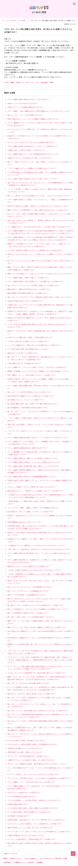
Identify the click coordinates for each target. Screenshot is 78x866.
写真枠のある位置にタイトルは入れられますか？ (25, 748)
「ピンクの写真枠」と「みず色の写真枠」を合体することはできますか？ (34, 800)
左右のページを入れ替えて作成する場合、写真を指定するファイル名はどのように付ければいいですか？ (39, 533)
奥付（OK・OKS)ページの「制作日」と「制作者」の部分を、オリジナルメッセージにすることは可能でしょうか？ (40, 221)
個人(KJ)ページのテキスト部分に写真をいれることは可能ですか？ (31, 693)
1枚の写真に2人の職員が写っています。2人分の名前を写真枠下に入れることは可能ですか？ (39, 639)
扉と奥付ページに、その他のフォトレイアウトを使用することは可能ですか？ (35, 605)
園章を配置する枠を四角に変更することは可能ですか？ (27, 293)
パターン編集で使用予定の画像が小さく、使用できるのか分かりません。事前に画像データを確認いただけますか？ (39, 471)
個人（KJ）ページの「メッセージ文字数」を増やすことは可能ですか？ (33, 285)
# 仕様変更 (39, 862)
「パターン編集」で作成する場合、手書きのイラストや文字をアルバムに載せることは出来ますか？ (39, 419)
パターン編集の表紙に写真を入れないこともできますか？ (28, 99)
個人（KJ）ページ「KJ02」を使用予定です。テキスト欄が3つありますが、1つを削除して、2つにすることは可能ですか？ (39, 698)
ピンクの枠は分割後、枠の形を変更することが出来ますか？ (29, 812)
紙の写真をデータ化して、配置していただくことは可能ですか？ (30, 511)
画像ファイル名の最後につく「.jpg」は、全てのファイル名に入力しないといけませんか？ (40, 273)
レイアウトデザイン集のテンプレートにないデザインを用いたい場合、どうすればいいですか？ (39, 432)
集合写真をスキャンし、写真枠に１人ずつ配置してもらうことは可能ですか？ (35, 491)
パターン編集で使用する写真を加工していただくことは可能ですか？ (32, 146)
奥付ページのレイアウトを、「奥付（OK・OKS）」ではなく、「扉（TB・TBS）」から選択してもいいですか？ (40, 581)
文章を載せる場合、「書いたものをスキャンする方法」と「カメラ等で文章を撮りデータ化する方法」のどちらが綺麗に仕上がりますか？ (40, 527)
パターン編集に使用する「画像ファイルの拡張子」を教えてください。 (33, 458)
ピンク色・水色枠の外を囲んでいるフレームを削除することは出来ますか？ (35, 250)
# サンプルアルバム (46, 858)
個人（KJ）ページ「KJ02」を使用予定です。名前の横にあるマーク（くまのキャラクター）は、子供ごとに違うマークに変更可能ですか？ (40, 358)
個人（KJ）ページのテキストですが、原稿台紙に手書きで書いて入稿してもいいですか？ (40, 297)
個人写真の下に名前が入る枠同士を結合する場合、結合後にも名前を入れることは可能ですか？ (39, 844)
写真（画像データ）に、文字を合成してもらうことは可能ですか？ (31, 375)
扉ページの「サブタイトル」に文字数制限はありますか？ (28, 591)
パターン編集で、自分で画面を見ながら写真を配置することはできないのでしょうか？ (39, 111)
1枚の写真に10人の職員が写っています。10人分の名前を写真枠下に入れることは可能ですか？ (40, 632)
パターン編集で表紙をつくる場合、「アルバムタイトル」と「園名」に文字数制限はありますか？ (40, 200)
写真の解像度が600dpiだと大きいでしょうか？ (24, 522)
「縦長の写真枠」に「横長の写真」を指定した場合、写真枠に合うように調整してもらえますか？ (39, 502)
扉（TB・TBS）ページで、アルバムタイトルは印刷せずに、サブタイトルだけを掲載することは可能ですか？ (40, 412)
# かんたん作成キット (31, 858)
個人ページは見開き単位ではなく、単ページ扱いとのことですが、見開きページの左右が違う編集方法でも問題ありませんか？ (39, 728)
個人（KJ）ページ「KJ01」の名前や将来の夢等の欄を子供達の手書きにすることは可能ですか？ (40, 722)
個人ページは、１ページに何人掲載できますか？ (25, 115)
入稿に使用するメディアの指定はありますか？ (24, 363)
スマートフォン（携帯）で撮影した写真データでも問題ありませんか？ (33, 507)
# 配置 (51, 82)
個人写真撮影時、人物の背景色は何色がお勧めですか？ (27, 407)
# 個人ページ (20, 82)
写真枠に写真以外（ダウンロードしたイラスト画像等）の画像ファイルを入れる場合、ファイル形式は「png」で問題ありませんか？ (39, 380)
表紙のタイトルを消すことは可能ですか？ (22, 353)
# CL (32, 82)
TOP (3, 20)
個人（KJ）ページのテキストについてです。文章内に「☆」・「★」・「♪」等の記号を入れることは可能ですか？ (40, 705)
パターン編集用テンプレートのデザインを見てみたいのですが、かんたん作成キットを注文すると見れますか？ (39, 124)
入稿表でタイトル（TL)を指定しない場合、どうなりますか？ (29, 158)
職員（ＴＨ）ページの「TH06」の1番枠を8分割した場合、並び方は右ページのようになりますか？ (40, 622)
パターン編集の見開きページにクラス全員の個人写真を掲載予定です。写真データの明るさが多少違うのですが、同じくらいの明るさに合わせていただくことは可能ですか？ (40, 238)
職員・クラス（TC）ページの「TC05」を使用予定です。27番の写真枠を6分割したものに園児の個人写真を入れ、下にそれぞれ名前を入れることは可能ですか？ (40, 678)
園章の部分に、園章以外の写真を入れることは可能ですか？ (29, 289)
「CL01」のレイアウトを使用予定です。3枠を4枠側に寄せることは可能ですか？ (36, 673)
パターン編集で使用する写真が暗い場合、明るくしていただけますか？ (33, 466)
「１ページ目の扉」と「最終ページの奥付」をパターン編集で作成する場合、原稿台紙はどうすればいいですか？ (39, 190)
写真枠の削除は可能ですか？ (18, 804)
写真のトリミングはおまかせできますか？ (22, 103)
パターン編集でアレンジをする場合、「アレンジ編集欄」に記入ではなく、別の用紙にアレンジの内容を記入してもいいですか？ (40, 442)
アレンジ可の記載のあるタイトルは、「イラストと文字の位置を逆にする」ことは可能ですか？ (40, 769)
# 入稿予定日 (6, 862)
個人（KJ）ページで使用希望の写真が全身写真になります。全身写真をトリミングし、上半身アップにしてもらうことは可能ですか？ (40, 715)
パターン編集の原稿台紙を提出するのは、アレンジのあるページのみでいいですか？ (38, 437)
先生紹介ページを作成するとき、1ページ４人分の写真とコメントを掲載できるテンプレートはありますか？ (40, 137)
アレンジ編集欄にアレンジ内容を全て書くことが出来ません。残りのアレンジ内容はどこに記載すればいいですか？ (39, 453)
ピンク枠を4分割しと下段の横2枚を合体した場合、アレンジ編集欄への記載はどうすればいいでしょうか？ (40, 173)
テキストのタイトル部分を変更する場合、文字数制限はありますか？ (32, 744)
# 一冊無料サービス (19, 862)
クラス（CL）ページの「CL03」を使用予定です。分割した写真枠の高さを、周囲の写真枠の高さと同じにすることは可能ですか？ (40, 652)
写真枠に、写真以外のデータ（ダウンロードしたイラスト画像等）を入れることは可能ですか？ (39, 516)
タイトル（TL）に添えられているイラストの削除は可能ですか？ (31, 142)
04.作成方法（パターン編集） (17, 20)
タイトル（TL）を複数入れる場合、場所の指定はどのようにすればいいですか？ (36, 764)
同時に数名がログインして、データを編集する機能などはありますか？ (33, 119)
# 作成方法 (57, 858)
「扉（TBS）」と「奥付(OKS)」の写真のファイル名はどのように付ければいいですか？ (39, 549)
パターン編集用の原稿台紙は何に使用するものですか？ (27, 448)
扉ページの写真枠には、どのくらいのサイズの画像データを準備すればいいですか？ (38, 609)
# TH (27, 82)
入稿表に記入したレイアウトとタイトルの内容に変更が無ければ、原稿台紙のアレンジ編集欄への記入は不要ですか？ (39, 306)
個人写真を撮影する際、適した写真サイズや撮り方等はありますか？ (32, 404)
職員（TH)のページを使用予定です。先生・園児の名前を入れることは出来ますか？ (38, 210)
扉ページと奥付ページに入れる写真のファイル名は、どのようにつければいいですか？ (39, 195)
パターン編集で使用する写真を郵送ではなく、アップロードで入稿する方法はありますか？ (39, 554)
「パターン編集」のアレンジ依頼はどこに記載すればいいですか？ (31, 168)
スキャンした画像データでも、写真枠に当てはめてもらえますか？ (31, 487)
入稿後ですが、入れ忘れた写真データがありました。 (26, 150)
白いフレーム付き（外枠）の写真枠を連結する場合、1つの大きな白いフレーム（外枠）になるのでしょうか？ (40, 215)
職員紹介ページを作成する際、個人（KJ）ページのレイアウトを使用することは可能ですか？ (40, 645)
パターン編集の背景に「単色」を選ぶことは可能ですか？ (28, 277)
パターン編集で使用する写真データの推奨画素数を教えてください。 (32, 476)
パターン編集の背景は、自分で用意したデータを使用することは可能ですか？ (35, 281)
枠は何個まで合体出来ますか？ (18, 816)
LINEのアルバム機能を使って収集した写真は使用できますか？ (30, 337)
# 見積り (5, 858)
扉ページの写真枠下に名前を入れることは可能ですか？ (27, 613)
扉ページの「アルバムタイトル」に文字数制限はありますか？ (30, 587)
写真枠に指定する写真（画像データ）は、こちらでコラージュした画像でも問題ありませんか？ (39, 481)
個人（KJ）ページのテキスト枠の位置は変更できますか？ (28, 683)
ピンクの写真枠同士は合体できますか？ (22, 796)
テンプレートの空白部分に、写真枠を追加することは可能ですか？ (31, 839)
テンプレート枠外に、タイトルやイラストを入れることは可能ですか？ (33, 774)
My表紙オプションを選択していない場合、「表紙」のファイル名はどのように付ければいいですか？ (40, 540)
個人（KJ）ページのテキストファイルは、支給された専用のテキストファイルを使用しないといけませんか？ (40, 735)
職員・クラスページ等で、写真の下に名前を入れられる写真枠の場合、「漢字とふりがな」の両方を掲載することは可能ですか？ (40, 268)
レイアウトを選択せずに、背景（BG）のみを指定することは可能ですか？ (34, 345)
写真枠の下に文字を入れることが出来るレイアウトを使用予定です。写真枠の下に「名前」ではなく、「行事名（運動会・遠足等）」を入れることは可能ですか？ (40, 312)
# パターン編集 (9, 82)
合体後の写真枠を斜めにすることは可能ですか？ (25, 301)
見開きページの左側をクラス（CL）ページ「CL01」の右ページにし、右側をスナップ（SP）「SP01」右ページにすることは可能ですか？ (38, 245)
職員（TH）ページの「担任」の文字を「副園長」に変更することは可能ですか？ (37, 627)
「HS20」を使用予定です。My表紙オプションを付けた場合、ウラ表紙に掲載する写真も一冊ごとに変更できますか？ (40, 575)
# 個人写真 (44, 82)
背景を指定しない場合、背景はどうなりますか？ (25, 752)
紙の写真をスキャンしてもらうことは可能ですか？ (26, 400)
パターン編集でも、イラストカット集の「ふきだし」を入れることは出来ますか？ (37, 367)
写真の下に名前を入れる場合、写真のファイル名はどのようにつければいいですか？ (38, 206)
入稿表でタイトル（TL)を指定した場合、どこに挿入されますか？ (31, 760)
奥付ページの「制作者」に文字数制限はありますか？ (26, 595)
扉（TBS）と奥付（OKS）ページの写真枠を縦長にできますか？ (31, 617)
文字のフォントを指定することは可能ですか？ (24, 792)
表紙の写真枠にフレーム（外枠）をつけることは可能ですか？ (30, 827)
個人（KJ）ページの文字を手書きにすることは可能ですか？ (29, 392)
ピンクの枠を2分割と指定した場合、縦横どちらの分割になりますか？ (33, 808)
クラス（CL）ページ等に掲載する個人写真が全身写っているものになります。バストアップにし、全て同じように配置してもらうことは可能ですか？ (39, 667)
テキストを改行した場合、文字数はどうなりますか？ (26, 740)
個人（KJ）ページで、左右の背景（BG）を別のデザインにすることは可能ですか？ (37, 710)
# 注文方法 (30, 862)
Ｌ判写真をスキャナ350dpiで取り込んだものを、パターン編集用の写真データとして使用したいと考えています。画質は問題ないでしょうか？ (40, 496)
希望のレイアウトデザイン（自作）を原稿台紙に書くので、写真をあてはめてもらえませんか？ (40, 332)
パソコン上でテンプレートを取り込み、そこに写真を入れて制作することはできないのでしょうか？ (39, 130)
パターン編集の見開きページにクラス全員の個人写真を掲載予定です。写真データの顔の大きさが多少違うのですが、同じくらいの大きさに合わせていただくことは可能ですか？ (40, 232)
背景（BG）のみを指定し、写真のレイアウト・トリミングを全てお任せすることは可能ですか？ (40, 425)
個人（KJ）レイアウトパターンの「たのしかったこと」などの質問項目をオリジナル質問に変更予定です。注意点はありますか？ (40, 184)
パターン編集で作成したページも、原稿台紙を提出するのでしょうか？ (33, 154)
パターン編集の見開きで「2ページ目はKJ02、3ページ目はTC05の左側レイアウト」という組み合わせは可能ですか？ (40, 787)
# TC (37, 82)
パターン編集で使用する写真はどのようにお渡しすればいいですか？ (32, 179)
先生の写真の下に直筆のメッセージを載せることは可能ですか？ (31, 396)
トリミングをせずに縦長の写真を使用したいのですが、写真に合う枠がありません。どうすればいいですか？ (39, 325)
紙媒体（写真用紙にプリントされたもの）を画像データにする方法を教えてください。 (39, 371)
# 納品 (65, 858)
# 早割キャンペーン (16, 858)
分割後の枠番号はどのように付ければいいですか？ (26, 835)
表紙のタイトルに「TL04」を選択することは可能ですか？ (28, 566)
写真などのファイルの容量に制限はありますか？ (25, 107)
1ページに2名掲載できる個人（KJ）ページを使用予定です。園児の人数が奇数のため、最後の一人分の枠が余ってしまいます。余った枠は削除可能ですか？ (40, 688)
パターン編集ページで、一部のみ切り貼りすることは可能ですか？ (31, 782)
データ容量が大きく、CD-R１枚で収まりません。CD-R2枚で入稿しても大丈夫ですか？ (39, 227)
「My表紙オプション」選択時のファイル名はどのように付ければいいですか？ (36, 545)
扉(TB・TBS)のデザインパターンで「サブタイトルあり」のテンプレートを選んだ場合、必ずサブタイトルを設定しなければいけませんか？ (40, 600)
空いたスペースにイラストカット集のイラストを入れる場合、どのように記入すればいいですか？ (40, 261)
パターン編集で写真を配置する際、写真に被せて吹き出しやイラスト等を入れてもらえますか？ (40, 386)
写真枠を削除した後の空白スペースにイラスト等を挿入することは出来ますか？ (36, 820)
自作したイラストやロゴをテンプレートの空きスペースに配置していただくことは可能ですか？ (40, 255)
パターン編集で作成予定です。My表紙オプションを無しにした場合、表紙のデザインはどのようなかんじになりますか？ (40, 561)
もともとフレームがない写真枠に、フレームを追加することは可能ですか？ (35, 823)
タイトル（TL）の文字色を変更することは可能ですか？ (27, 756)
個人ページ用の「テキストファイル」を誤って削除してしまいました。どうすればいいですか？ (39, 163)
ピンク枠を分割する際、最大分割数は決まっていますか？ (28, 349)
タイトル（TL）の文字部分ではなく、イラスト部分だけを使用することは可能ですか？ (39, 778)
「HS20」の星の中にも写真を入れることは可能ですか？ (28, 341)
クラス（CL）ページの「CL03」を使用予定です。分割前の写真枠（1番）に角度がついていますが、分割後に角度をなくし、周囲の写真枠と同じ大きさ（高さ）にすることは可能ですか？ (39, 660)
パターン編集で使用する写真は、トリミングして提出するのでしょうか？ (34, 462)
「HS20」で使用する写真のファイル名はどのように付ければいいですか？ (34, 570)
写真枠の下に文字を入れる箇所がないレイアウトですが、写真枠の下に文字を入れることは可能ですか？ (39, 319)
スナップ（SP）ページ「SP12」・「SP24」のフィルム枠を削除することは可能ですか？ (39, 831)
